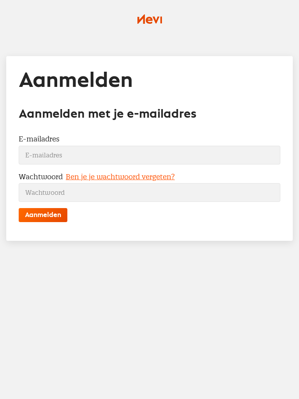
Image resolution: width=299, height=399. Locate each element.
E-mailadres (39, 138)
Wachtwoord (41, 176)
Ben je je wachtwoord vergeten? (120, 176)
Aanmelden (43, 215)
